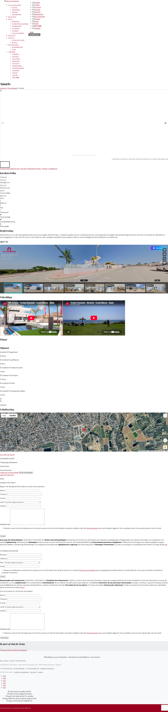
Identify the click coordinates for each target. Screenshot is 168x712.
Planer (38, 169)
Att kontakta (13, 45)
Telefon (3, 506)
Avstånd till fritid (8, 383)
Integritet (33, 672)
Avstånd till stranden (10, 375)
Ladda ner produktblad (9, 472)
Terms (166, 450)
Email (2, 566)
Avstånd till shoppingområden (13, 391)
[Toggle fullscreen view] (165, 415)
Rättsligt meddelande (21, 672)
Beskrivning (15, 169)
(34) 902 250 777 (33, 668)
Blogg (14, 42)
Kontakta (34, 35)
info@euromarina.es (47, 668)
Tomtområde (5, 193)
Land (2, 502)
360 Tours (12, 17)
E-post (2, 498)
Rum (2, 198)
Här (166, 545)
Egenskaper (13, 88)
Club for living (18, 40)
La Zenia (15, 31)
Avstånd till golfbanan (10, 360)
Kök (1, 208)
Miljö (10, 19)
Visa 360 (23, 169)
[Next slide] (165, 123)
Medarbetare (17, 47)
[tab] (71, 155)
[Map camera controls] (165, 440)
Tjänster (44, 169)
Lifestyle (11, 35)
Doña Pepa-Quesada (20, 24)
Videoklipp (31, 169)
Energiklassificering (7, 222)
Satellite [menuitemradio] (12, 416)
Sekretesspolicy (92, 528)
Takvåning (16, 10)
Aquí (22, 587)
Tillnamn (3, 494)
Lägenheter (16, 14)
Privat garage (5, 217)
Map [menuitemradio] (4, 416)
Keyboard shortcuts (143, 450)
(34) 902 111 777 (7, 668)
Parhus (15, 12)
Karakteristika (5, 169)
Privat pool (4, 212)
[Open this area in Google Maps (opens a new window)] (4, 450)
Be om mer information (26, 472)
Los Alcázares (18, 33)
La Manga (15, 28)
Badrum (3, 203)
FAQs (14, 49)
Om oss (11, 38)
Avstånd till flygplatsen (9, 352)
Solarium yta (5, 188)
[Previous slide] (2, 123)
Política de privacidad (87, 570)
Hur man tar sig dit (7, 455)
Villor (14, 7)
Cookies (40, 672)
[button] (5, 164)
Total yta (3, 177)
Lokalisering (52, 169)
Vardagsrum (5, 182)
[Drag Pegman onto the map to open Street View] (165, 447)
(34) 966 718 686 (18, 668)
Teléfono (3, 559)
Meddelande (5, 524)
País (2, 562)
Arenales (15, 21)
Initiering (3, 88)
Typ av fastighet (14, 5)
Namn (2, 490)
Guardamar (16, 26)
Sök (31, 32)
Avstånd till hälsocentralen (12, 368)
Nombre (3, 555)
